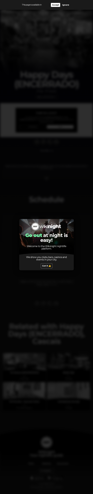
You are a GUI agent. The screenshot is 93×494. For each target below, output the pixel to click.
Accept (55, 5)
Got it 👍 (46, 266)
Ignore (65, 5)
